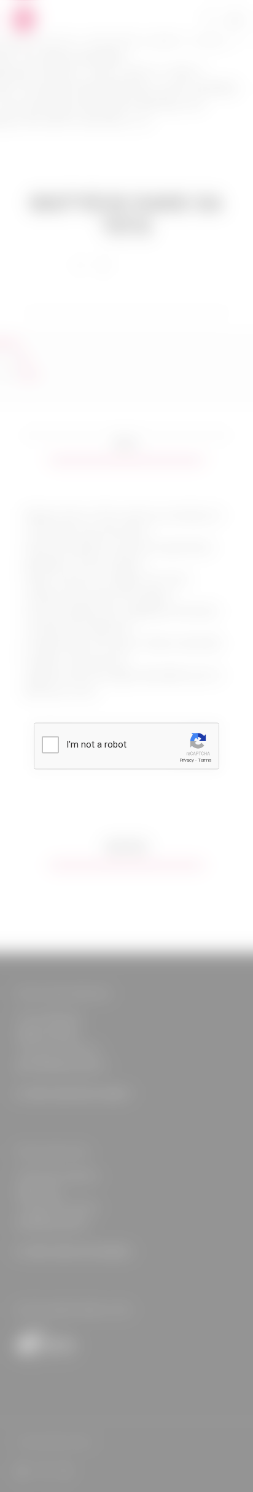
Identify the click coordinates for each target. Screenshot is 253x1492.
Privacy (186, 760)
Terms (204, 760)
